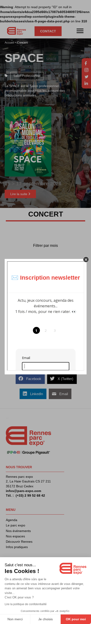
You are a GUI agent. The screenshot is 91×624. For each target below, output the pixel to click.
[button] (86, 259)
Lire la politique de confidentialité (26, 604)
